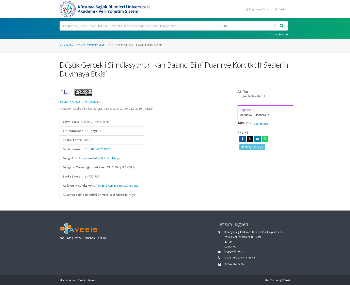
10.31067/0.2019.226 (98, 149)
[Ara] (281, 26)
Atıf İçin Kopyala (253, 147)
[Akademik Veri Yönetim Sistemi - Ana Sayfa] (68, 9)
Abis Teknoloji (273, 280)
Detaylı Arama (278, 34)
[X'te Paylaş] (250, 139)
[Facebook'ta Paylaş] (242, 139)
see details (261, 123)
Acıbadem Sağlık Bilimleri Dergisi (100, 158)
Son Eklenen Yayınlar (91, 45)
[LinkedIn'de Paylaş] (257, 139)
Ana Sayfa (66, 45)
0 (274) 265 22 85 (234, 264)
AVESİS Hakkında (85, 238)
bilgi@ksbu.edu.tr (234, 251)
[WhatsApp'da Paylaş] (265, 139)
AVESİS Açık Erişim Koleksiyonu (118, 185)
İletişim (102, 238)
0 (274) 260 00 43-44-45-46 (239, 257)
